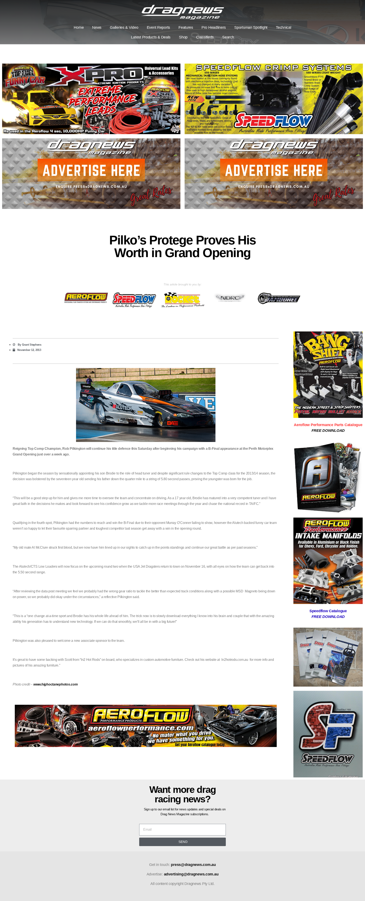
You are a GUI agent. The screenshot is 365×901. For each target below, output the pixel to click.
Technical (283, 27)
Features (185, 27)
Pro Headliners (214, 27)
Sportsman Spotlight (250, 27)
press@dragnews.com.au (193, 865)
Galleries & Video (124, 27)
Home (79, 27)
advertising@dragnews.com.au (191, 874)
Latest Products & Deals (150, 37)
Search (228, 37)
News (96, 27)
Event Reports (158, 27)
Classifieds (205, 37)
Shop (183, 37)
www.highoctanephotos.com (55, 684)
